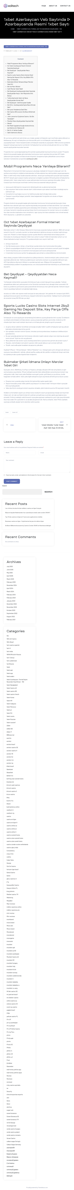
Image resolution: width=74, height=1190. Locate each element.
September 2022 (12, 613)
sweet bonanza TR (13, 1119)
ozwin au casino (12, 1007)
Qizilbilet (9, 1063)
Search (4, 486)
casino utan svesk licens (14, 841)
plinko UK (10, 1054)
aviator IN (10, 754)
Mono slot (10, 926)
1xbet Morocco (11, 707)
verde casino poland (13, 1132)
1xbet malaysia (11, 704)
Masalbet (9, 901)
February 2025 (11, 582)
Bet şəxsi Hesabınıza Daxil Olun (17, 109)
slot (8, 1097)
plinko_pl (10, 1057)
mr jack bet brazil (12, 994)
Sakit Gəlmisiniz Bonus (14, 132)
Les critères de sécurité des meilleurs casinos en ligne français (23, 508)
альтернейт (11, 1147)
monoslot (10, 941)
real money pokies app (14, 1069)
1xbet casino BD (12, 691)
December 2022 (12, 604)
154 (8, 636)
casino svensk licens (13, 835)
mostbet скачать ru (13, 985)
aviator (9, 741)
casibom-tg (10, 813)
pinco (8, 1035)
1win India (10, 651)
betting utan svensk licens (15, 779)
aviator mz (10, 760)
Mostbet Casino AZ (13, 957)
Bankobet (10, 769)
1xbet (7, 412)
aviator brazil (11, 744)
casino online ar (12, 829)
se (7, 1088)
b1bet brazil (10, 766)
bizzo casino (11, 794)
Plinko (9, 1047)
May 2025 (10, 573)
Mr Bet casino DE (12, 991)
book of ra (10, 801)
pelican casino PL (12, 1016)
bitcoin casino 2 (12, 791)
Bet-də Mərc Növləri (13, 86)
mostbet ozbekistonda (14, 976)
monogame (10, 938)
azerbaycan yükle (31, 159)
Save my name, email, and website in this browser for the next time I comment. (28, 475)
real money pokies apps (14, 1072)
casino (9, 816)
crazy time (10, 854)
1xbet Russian (11, 719)
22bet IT (9, 732)
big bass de (10, 782)
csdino (9, 857)
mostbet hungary (12, 963)
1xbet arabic (10, 676)
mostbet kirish (11, 969)
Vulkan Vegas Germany (14, 1144)
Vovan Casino (11, 1138)
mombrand (10, 919)
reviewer (9, 1082)
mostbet (9, 944)
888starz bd (10, 735)
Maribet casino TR (12, 894)
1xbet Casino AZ (12, 688)
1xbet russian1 (11, 722)
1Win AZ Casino (11, 639)
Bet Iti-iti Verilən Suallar (14, 130)
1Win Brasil (10, 642)
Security (9, 1091)
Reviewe (9, 1079)
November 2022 (12, 607)
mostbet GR (10, 960)
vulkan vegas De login (13, 1141)
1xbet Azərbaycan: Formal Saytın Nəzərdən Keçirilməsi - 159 (39, 29)
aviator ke (10, 757)
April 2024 (10, 588)
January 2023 (11, 601)
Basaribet (10, 772)
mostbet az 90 (11, 951)
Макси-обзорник (12, 1157)
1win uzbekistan (12, 661)
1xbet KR (9, 700)
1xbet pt (9, 710)
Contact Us (65, 6)
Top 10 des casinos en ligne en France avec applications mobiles (23, 517)
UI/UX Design (11, 1123)
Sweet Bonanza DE (13, 1116)
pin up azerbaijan (12, 1022)
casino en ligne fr (12, 822)
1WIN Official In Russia (14, 654)
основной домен (12, 1160)
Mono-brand (10, 929)
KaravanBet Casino (13, 885)
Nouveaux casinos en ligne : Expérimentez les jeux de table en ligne (24, 521)
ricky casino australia (13, 1085)
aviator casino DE (12, 747)
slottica (9, 1107)
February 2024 (11, 594)
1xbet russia (10, 716)
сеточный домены (13, 1173)
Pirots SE (10, 1044)
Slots (8, 1101)
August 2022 (11, 616)
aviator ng (10, 763)
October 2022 (11, 610)
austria (9, 738)
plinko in (9, 1051)
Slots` (8, 1104)
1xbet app (10, 673)
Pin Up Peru (10, 1032)
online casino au (12, 1001)
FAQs (44, 6)
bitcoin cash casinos (13, 785)
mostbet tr (10, 979)
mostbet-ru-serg (12, 988)
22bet (8, 725)
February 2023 (11, 598)
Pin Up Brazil (11, 1026)
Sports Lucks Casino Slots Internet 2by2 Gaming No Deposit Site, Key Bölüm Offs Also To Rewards (20, 77)
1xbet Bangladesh (12, 685)
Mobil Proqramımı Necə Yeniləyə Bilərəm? (20, 63)
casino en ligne (11, 819)
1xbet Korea (10, 697)
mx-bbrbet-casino (12, 997)
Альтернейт (11, 1151)
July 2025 (10, 566)
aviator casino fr (12, 750)
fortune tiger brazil (12, 869)
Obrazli (9, 123)
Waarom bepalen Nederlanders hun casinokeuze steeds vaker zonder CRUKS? (27, 512)
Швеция (9, 1176)
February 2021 (11, 619)
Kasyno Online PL (12, 888)
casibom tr (10, 810)
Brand (8, 804)
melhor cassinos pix (13, 910)
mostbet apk (11, 947)
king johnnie (10, 891)
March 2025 (10, 579)
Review (9, 1076)
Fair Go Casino (11, 866)
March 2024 (10, 591)
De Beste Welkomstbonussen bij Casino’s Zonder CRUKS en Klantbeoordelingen (28, 525)
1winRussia (10, 664)
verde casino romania (13, 1135)
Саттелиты (10, 1163)
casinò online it (11, 832)
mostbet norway (12, 972)
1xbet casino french (13, 694)
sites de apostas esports (15, 1094)
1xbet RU (9, 713)
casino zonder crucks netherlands (17, 844)
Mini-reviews (11, 916)
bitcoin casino (11, 788)
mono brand (10, 922)
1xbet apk (10, 670)
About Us (53, 6)
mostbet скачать (12, 982)
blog (8, 797)
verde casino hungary (13, 1129)
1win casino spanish (13, 645)
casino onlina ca (12, 825)
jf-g (8, 882)
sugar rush (10, 1110)
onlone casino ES (12, 1004)
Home (13, 29)
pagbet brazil (11, 1010)
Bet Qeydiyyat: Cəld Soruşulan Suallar (19, 102)
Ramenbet (10, 1066)
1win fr (9, 648)
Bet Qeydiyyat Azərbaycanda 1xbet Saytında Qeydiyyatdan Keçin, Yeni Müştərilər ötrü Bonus (21, 93)
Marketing (10, 897)
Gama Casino (11, 872)
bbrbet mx (10, 775)
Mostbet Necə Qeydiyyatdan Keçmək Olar (20, 121)
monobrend (10, 935)
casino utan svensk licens (15, 838)
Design (9, 863)
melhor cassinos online (14, 907)
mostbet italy (11, 966)
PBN (8, 1013)
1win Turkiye (10, 657)
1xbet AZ (15, 412)
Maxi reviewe (11, 904)
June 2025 (10, 569)
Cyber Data (10, 860)
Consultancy (11, 850)
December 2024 (12, 585)
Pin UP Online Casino (13, 1029)
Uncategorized (11, 1126)
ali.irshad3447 (27, 51)
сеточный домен (12, 1169)
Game (8, 876)
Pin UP (9, 1019)
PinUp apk (10, 1038)
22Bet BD (10, 729)
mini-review (10, 913)
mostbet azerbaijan (13, 954)
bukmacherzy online (13, 807)
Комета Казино (12, 1154)
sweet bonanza (11, 1113)
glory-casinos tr (12, 879)
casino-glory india (12, 847)
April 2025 (10, 576)
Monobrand (10, 932)
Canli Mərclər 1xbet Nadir (15, 89)
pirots (9, 1041)
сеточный (10, 1166)
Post (8, 1060)
